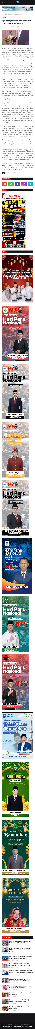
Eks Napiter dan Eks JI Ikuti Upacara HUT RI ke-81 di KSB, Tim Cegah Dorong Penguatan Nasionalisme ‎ (20, 957)
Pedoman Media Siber (24, 1024)
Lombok (7, 13)
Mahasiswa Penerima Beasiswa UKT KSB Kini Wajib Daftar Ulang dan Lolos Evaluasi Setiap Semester (20, 1000)
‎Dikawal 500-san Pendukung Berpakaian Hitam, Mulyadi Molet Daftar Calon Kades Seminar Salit (20, 942)
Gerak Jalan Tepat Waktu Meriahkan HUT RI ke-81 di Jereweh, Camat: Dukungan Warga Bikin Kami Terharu (19, 980)
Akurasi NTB (5, 26)
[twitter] (30, 184)
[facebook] (17, 184)
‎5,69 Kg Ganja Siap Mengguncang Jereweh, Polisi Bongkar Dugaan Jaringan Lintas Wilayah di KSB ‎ (20, 987)
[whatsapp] (11, 184)
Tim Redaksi (9, 1024)
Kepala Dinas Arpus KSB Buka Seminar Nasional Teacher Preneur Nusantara (20, 1007)
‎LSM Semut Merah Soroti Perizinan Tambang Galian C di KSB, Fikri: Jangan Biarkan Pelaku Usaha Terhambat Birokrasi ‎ (20, 949)
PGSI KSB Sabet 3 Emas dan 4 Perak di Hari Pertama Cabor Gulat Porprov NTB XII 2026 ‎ (21, 994)
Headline (8, 173)
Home (3, 13)
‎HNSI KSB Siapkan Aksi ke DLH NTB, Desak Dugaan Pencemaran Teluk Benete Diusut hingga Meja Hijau (19, 964)
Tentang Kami (16, 1024)
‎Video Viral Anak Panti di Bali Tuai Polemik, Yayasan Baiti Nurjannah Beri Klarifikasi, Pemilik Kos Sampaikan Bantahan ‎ (21, 971)
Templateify (30, 1026)
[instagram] (24, 184)
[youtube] (4, 184)
